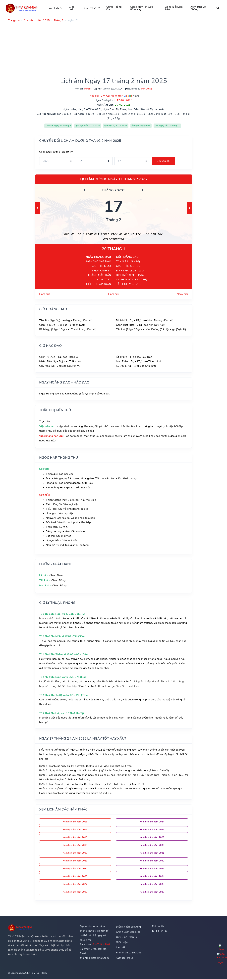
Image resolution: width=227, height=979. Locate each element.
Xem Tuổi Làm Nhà (174, 8)
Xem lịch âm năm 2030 (152, 845)
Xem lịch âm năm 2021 (75, 860)
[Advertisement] (107, 48)
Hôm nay (113, 294)
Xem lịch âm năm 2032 (152, 860)
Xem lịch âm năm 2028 (152, 829)
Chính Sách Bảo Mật (128, 932)
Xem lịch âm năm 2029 (152, 837)
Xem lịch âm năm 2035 (152, 884)
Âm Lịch (54, 8)
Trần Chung (146, 88)
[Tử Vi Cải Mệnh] (21, 8)
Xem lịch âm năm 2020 (75, 852)
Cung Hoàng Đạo (114, 8)
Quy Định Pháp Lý (126, 937)
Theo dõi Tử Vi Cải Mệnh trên (106, 96)
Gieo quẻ (71, 8)
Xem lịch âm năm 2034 (152, 876)
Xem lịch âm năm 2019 (75, 845)
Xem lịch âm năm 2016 (75, 821)
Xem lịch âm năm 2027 (152, 821)
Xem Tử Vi (90, 8)
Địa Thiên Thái (101, 944)
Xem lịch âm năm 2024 (75, 884)
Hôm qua (44, 294)
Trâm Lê (88, 88)
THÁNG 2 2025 (113, 190)
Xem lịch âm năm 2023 (75, 876)
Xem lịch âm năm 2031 (152, 852)
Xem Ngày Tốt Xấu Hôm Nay (141, 8)
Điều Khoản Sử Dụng (128, 927)
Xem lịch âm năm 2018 (75, 837)
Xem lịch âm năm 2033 (152, 868)
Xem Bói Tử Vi (124, 958)
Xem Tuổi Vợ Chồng (198, 8)
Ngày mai (182, 294)
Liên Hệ (120, 947)
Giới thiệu (122, 942)
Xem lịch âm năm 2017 (75, 829)
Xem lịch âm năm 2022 (75, 868)
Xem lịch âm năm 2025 (75, 892)
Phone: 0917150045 (129, 952)
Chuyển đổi (163, 161)
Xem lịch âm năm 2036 (152, 892)
